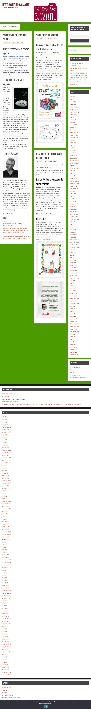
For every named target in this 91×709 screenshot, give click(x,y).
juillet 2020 (73, 194)
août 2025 (73, 97)
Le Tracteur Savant (15, 5)
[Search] (87, 51)
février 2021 (73, 178)
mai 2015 (72, 342)
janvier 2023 (73, 127)
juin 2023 (72, 117)
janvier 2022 (73, 158)
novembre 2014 (74, 354)
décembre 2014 (74, 352)
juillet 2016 (73, 309)
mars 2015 (73, 344)
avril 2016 (73, 314)
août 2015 (73, 334)
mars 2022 (73, 153)
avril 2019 (73, 229)
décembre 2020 (74, 181)
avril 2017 (73, 288)
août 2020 (73, 191)
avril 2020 (73, 201)
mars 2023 (73, 122)
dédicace (72, 370)
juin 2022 (72, 145)
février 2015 (73, 347)
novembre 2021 (74, 163)
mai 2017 (72, 286)
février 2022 (73, 155)
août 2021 (73, 171)
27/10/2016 (7, 42)
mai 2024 (72, 99)
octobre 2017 (74, 275)
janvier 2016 (73, 321)
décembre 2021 (74, 160)
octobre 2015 (74, 329)
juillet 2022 (73, 143)
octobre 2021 (74, 166)
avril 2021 (73, 176)
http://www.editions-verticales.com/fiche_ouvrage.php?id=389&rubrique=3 (13, 223)
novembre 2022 (74, 132)
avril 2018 (73, 260)
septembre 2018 (75, 247)
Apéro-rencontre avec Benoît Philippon (13, 399)
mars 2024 (73, 104)
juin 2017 (72, 283)
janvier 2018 (73, 268)
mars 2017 (73, 291)
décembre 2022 (74, 130)
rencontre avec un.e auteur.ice (79, 377)
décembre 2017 (74, 270)
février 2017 (73, 293)
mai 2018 (72, 257)
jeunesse (72, 372)
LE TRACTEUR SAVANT (76, 63)
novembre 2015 (74, 326)
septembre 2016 (75, 303)
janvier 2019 (73, 237)
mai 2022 (72, 148)
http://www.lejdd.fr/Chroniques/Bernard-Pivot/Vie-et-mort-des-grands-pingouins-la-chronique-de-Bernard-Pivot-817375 (15, 231)
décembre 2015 (74, 324)
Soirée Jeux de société (47, 35)
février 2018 (73, 265)
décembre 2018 (74, 240)
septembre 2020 (75, 188)
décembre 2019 (74, 211)
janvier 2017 (73, 296)
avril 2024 (73, 102)
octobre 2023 (74, 109)
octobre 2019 (74, 217)
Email (71, 34)
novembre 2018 (74, 242)
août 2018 (73, 250)
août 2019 (73, 222)
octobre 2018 (74, 245)
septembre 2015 (75, 332)
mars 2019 (73, 232)
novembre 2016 (74, 298)
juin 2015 (72, 339)
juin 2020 (72, 196)
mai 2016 (72, 311)
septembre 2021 (75, 168)
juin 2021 (72, 173)
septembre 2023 (75, 112)
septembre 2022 (75, 137)
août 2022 (73, 140)
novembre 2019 (74, 214)
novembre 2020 (74, 183)
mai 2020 (72, 199)
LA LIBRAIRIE (73, 66)
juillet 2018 (73, 252)
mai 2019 (72, 227)
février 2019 (73, 235)
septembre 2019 (75, 219)
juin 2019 (72, 224)
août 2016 (73, 306)
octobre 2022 (74, 135)
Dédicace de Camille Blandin (78, 73)
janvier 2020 (73, 209)
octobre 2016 (74, 301)
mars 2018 (73, 263)
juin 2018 (72, 255)
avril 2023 (73, 120)
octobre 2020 (74, 186)
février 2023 (73, 125)
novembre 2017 (74, 273)
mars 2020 (73, 204)
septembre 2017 (75, 278)
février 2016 (73, 319)
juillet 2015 (73, 337)
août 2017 (73, 280)
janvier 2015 (73, 349)
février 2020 (73, 206)
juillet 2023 (73, 114)
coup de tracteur (75, 367)
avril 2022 (73, 150)
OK (46, 706)
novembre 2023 (74, 107)
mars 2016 (73, 316)
